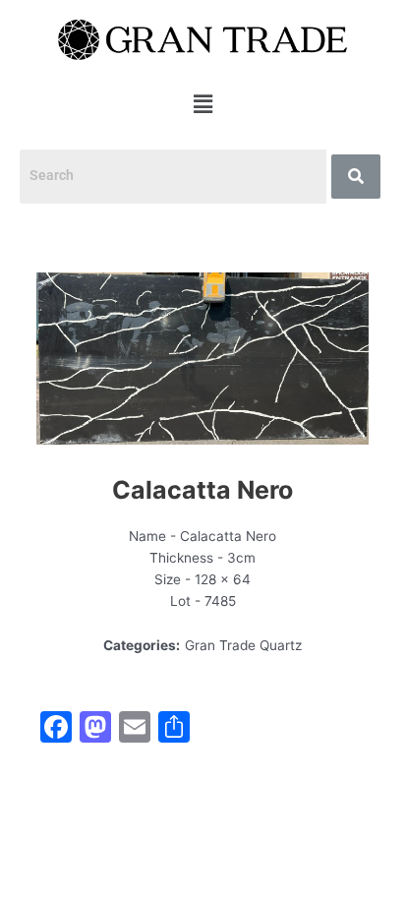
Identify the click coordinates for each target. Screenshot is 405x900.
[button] (203, 105)
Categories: (141, 645)
